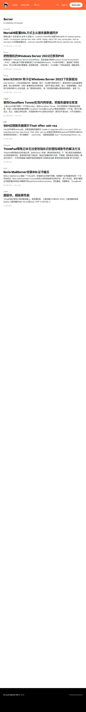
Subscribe (76, 5)
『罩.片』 (37, 5)
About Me (25, 5)
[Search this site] (57, 5)
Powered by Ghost (76, 695)
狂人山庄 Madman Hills (10, 695)
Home (14, 5)
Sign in (64, 5)
